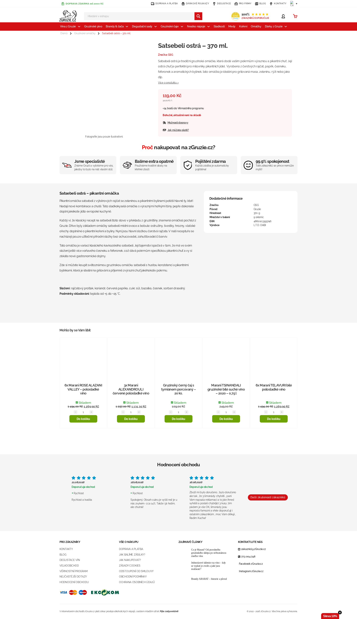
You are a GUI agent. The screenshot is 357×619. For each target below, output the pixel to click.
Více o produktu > (168, 82)
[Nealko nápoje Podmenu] (208, 26)
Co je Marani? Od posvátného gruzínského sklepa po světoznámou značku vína (208, 552)
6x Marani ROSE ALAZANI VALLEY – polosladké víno (83, 389)
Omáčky (256, 26)
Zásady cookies (129, 565)
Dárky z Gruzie (274, 26)
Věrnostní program (73, 571)
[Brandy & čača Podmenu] (127, 26)
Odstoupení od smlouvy (136, 571)
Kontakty (66, 549)
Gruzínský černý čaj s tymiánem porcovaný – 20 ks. (178, 389)
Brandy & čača (114, 26)
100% (255, 14)
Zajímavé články (190, 542)
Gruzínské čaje (170, 26)
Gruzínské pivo (93, 26)
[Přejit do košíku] (295, 16)
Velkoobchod (69, 565)
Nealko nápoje (196, 26)
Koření (243, 26)
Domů (63, 33)
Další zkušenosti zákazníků (267, 497)
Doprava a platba (131, 549)
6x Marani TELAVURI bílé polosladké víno (274, 387)
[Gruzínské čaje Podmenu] (182, 26)
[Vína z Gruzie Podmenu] (79, 26)
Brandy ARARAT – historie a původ (209, 579)
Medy (231, 26)
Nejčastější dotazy (73, 576)
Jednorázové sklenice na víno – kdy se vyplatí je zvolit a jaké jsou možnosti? (208, 565)
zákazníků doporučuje (255, 18)
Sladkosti (219, 26)
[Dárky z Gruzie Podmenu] (285, 26)
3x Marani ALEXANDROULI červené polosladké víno (131, 389)
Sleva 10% (330, 616)
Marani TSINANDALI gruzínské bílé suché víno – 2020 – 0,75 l (226, 389)
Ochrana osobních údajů (137, 582)
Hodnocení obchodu (74, 582)
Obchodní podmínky (133, 576)
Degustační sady (142, 26)
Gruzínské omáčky (85, 33)
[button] (83, 419)
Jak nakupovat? (130, 560)
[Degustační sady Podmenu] (155, 26)
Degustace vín (70, 560)
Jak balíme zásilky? (132, 554)
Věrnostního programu (191, 108)
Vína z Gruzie (68, 26)
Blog (63, 554)
